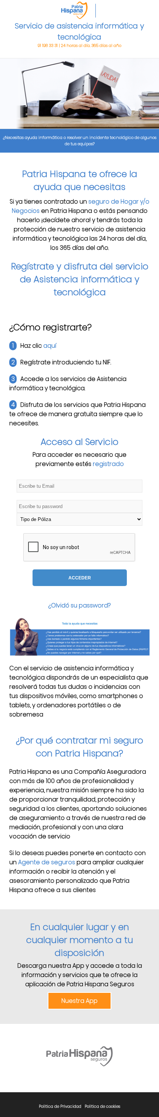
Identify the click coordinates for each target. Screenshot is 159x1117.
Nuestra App (79, 1001)
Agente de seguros (46, 862)
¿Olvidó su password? (79, 605)
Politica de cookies (102, 1106)
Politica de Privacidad (60, 1106)
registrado (108, 464)
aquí (49, 345)
